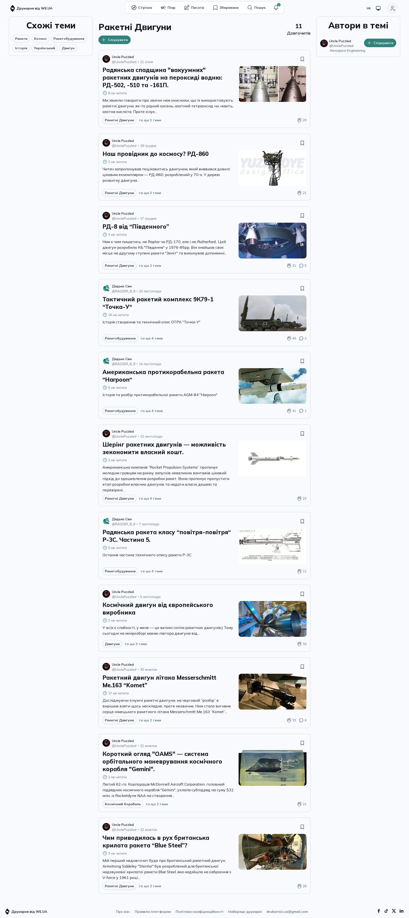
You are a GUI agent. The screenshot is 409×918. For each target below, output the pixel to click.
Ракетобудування (68, 38)
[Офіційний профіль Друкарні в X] (393, 911)
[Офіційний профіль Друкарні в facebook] (378, 911)
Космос (40, 38)
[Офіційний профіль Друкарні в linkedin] (401, 911)
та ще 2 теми (150, 265)
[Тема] (378, 8)
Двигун (68, 48)
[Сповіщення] (276, 7)
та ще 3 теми (150, 120)
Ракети (21, 38)
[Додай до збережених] (302, 59)
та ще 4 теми (151, 338)
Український (44, 48)
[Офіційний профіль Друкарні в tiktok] (386, 911)
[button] (276, 7)
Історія (21, 48)
